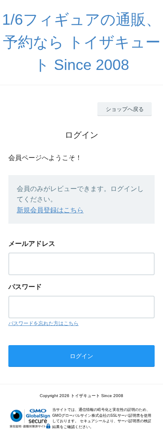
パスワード (25, 286)
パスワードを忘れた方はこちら (43, 323)
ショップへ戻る (125, 109)
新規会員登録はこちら (50, 210)
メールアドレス (31, 243)
